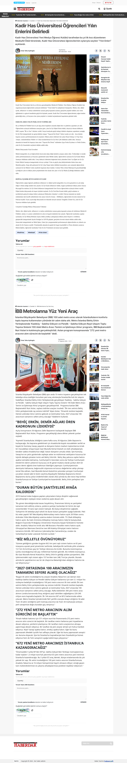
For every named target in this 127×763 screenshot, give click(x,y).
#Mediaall (31, 232)
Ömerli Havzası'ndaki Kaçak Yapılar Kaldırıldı (106, 59)
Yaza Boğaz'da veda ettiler (106, 397)
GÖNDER (83, 272)
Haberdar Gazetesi (22, 21)
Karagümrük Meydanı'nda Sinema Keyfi (105, 80)
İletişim (99, 2)
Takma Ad (19, 244)
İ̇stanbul (32, 306)
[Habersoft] (108, 761)
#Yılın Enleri (43, 232)
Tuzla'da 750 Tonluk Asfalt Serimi (105, 377)
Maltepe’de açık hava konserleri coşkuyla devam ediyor (105, 142)
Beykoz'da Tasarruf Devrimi (104, 427)
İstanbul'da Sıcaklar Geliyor (105, 100)
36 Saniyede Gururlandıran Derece (106, 388)
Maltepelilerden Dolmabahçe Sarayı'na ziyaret (106, 406)
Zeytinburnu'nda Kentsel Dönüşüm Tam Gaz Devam (106, 69)
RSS (17, 761)
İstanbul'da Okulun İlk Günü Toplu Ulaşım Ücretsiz (105, 348)
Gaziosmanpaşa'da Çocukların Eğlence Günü (106, 152)
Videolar (28, 3)
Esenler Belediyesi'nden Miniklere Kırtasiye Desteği (106, 359)
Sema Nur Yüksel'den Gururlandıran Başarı (106, 111)
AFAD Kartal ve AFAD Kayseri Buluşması (105, 417)
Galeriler (34, 3)
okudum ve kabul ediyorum (35, 272)
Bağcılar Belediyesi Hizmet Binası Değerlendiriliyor (106, 437)
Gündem (32, 21)
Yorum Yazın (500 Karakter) (25, 254)
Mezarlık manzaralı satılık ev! (104, 90)
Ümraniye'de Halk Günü (105, 368)
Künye (94, 2)
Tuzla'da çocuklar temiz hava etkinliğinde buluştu (106, 121)
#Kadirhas (20, 232)
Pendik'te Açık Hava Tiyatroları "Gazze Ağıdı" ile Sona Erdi (106, 131)
